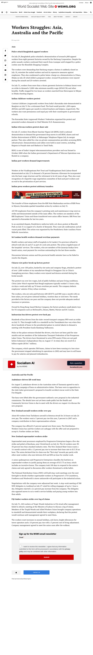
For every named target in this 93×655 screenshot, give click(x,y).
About (86, 2)
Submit (46, 557)
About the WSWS (58, 16)
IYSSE (49, 16)
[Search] (91, 13)
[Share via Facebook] (5, 50)
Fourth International (22, 16)
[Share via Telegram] (5, 65)
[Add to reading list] (5, 79)
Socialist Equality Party (38, 16)
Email (21, 537)
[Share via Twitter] (5, 55)
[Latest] (6, 13)
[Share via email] (5, 70)
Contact (81, 2)
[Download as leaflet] (5, 74)
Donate (75, 16)
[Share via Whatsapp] (5, 60)
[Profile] (91, 3)
